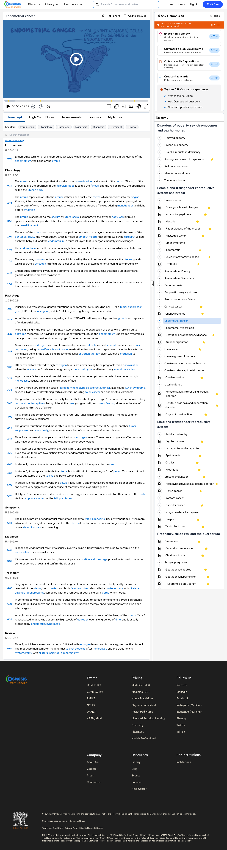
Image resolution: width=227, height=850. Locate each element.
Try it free (212, 4)
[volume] (48, 106)
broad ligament (29, 225)
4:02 (9, 416)
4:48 (9, 464)
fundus (95, 186)
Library (49, 4)
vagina (135, 197)
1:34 (9, 261)
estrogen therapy (89, 354)
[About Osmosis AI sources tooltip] (178, 26)
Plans (32, 4)
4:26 (9, 439)
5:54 (9, 561)
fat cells (91, 345)
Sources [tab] (95, 117)
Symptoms (81, 127)
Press (90, 775)
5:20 (9, 496)
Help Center (139, 788)
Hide (217, 16)
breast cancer (60, 349)
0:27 (9, 203)
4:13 (9, 428)
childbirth (129, 237)
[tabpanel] (76, 390)
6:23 (9, 604)
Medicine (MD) (141, 685)
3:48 (9, 403)
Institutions (177, 4)
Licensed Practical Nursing (148, 718)
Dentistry (137, 725)
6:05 (9, 588)
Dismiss (217, 25)
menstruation (125, 206)
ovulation (29, 210)
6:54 (9, 648)
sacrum (55, 217)
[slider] (63, 106)
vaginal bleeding (95, 519)
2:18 (9, 320)
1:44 (9, 273)
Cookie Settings (77, 821)
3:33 (9, 390)
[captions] (124, 106)
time (71, 403)
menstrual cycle (82, 369)
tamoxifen (43, 349)
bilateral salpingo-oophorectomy (59, 653)
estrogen (20, 334)
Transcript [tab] (14, 117)
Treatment (116, 127)
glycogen (40, 264)
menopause (22, 381)
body (40, 190)
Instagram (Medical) (189, 705)
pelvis (117, 471)
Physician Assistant (144, 705)
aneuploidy (41, 430)
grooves (40, 259)
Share (116, 16)
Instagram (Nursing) (189, 711)
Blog (134, 768)
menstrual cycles (124, 369)
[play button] (8, 106)
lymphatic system (34, 498)
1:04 (9, 236)
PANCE (91, 698)
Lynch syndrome (135, 388)
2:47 (9, 351)
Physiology (46, 127)
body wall (118, 217)
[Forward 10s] (40, 106)
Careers (91, 768)
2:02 (9, 309)
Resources (70, 4)
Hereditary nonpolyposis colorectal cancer (84, 388)
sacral (75, 217)
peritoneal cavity (25, 237)
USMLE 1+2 (94, 685)
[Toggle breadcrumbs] (39, 15)
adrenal (111, 345)
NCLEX (91, 705)
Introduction (27, 127)
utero (68, 217)
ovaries (31, 369)
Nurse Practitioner (143, 698)
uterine (32, 190)
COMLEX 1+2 (95, 692)
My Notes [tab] (115, 117)
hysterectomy (114, 588)
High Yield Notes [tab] (41, 117)
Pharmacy (138, 731)
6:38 (9, 619)
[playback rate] (138, 106)
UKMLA (91, 711)
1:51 (9, 284)
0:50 (9, 221)
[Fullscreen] (146, 106)
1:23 (9, 250)
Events (136, 775)
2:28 (9, 333)
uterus (56, 161)
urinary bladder (84, 181)
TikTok (180, 731)
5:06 (9, 484)
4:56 (9, 473)
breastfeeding (106, 403)
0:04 (9, 158)
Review (132, 127)
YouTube (181, 685)
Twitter (180, 725)
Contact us (94, 782)
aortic (105, 593)
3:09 (9, 367)
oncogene (43, 311)
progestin (126, 354)
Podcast (137, 782)
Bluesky (181, 718)
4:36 (9, 453)
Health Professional (144, 738)
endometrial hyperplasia (45, 624)
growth (122, 318)
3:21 (9, 378)
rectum (120, 181)
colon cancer (92, 392)
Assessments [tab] (72, 117)
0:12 (9, 185)
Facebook (182, 698)
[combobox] (126, 4)
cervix (96, 197)
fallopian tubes (65, 186)
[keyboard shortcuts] (131, 106)
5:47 (9, 550)
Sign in (193, 4)
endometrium (23, 161)
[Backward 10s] (33, 106)
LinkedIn (181, 692)
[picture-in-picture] (116, 106)
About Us (93, 762)
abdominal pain (32, 527)
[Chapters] (109, 106)
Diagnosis (98, 127)
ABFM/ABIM (94, 718)
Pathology (63, 127)
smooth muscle (88, 237)
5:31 (9, 523)
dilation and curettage (94, 559)
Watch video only (14, 140)
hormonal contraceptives (30, 403)
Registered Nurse (142, 711)
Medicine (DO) (141, 692)
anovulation (131, 365)
